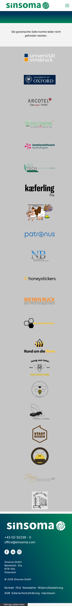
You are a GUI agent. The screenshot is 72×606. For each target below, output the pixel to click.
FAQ (18, 587)
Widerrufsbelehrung (50, 587)
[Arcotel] (40, 102)
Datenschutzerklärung (25, 593)
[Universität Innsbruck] (40, 57)
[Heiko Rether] (40, 212)
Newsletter (29, 587)
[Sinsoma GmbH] (27, 5)
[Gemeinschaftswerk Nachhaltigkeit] (40, 146)
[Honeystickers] (40, 279)
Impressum (48, 593)
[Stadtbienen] (40, 434)
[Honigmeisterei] (40, 478)
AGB (7, 593)
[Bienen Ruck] (40, 301)
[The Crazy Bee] (40, 367)
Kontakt (9, 587)
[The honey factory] (40, 323)
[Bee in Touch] (40, 456)
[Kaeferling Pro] (40, 190)
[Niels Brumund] (40, 257)
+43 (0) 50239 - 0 (17, 537)
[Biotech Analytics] (40, 168)
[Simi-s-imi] (40, 500)
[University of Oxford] (40, 80)
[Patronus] (40, 235)
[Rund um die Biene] (40, 345)
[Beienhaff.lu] (40, 390)
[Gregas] (40, 412)
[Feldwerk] (40, 124)
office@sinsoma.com (19, 542)
